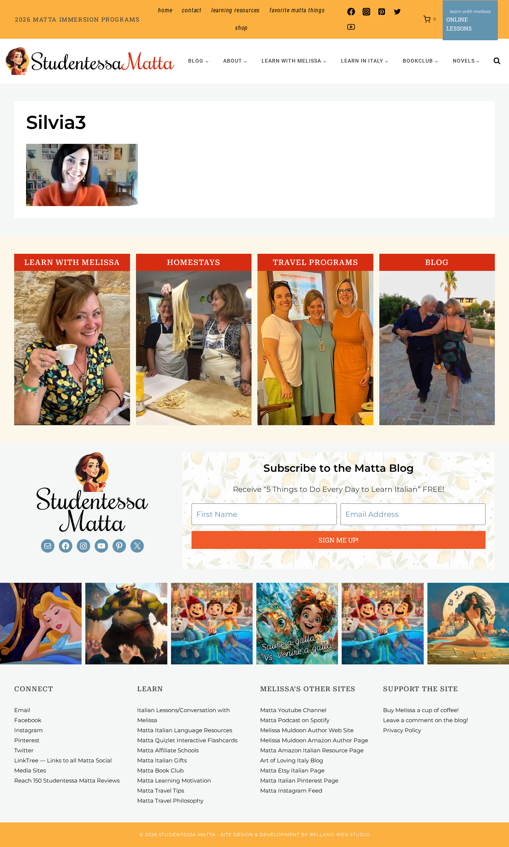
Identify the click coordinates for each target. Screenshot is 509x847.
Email (22, 710)
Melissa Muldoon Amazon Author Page (314, 740)
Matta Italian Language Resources (184, 730)
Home (165, 10)
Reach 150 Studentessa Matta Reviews (67, 780)
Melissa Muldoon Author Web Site (307, 730)
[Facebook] (351, 11)
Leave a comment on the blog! (425, 720)
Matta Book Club (160, 770)
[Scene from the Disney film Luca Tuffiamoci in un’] (212, 623)
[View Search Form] (497, 61)
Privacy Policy (402, 730)
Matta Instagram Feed (291, 790)
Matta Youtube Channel (293, 710)
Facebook (27, 720)
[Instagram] (366, 11)
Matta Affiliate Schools (168, 750)
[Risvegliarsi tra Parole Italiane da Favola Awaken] (41, 623)
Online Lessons (459, 24)
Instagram (28, 730)
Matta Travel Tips (160, 790)
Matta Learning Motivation (174, 780)
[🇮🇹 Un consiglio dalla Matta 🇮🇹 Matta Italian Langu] (297, 623)
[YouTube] (351, 27)
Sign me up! (338, 539)
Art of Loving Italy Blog (291, 760)
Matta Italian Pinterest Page (299, 780)
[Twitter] (397, 11)
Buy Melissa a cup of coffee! (421, 710)
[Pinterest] (381, 11)
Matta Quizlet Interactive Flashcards (187, 740)
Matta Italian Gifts (162, 760)
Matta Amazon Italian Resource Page (312, 750)
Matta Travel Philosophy (170, 800)
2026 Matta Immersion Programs (77, 19)
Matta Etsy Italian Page (292, 770)
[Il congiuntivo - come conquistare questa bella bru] (126, 623)
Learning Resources (235, 10)
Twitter (24, 750)
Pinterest (26, 740)
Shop (241, 27)
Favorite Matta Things (297, 10)
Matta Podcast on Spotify (294, 720)
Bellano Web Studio (340, 834)
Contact (192, 10)
